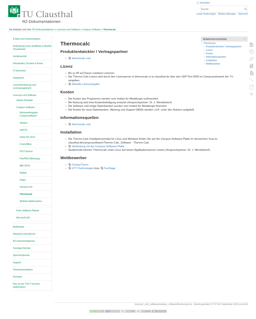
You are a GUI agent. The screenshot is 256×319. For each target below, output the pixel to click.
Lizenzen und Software (68, 29)
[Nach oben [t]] (251, 94)
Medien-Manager (227, 14)
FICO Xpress (26, 151)
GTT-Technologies (83, 168)
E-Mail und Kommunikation (26, 39)
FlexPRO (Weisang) (30, 158)
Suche (246, 9)
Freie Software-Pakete (27, 210)
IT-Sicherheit (19, 70)
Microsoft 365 (23, 217)
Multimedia (18, 227)
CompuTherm (80, 164)
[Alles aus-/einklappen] (251, 80)
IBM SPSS (25, 165)
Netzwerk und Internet (24, 234)
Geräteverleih (20, 56)
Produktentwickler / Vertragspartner (224, 46)
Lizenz (209, 50)
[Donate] (96, 311)
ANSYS (23, 130)
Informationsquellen (216, 57)
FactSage (109, 168)
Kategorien (18, 77)
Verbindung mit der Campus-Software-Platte (98, 146)
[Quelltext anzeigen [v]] (251, 44)
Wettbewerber (213, 63)
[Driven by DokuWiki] (159, 311)
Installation (211, 60)
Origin (23, 180)
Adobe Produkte (24, 100)
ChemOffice (26, 144)
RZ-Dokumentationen (43, 29)
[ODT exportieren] (251, 87)
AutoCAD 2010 (27, 137)
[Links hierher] (251, 58)
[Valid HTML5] (128, 311)
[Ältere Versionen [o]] (251, 51)
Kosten (209, 53)
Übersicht (243, 14)
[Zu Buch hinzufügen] (251, 65)
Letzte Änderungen (206, 14)
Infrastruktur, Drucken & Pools (28, 63)
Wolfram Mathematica (31, 201)
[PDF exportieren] (251, 72)
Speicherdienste (21, 255)
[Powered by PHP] (112, 311)
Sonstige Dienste (21, 248)
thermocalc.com (81, 58)
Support (17, 262)
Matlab (23, 172)
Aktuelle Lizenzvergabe (86, 83)
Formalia (17, 276)
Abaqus (24, 123)
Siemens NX (26, 187)
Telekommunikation (23, 269)
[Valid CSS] (143, 311)
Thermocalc (109, 29)
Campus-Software (91, 29)
